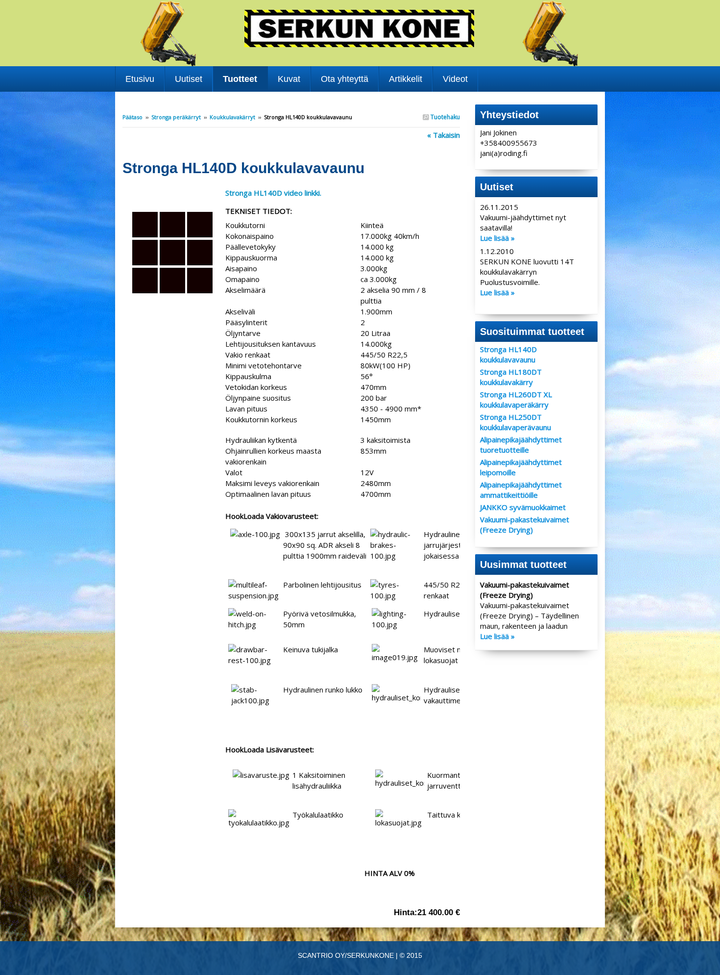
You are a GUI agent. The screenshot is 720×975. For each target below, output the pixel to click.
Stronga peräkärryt (176, 117)
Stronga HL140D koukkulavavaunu (508, 354)
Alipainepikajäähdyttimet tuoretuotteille (521, 445)
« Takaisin (443, 135)
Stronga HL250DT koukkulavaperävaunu (515, 422)
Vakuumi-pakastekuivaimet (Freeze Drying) (524, 524)
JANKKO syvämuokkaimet (523, 507)
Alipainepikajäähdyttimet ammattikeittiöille (521, 490)
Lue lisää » (497, 238)
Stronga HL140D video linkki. (273, 193)
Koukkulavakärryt (232, 117)
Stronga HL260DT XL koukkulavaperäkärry (516, 399)
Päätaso (132, 117)
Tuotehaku (444, 117)
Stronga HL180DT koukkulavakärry (511, 377)
